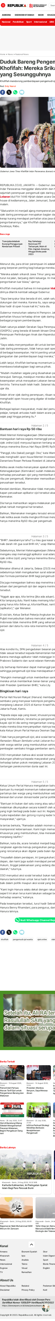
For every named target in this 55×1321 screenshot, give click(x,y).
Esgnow (4, 1268)
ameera (6, 15)
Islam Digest (49, 1255)
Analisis (25, 1260)
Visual (24, 1268)
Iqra (23, 1255)
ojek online (42, 939)
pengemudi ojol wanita (23, 939)
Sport (29, 22)
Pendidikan (18, 22)
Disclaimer (5, 1290)
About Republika (8, 1285)
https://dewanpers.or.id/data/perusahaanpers (23, 1305)
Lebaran (5, 196)
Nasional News (21, 54)
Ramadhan (27, 1272)
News (10, 54)
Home (2, 54)
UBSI (51, 22)
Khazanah (4, 1255)
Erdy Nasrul (10, 86)
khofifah (4, 939)
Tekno (24, 1264)
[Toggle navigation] (3, 5)
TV (1, 1272)
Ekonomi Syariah (24, 15)
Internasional (40, 22)
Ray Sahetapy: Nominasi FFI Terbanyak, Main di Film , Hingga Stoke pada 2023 (39, 247)
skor (40, 15)
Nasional (6, 22)
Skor (45, 1251)
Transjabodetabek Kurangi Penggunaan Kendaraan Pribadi (12, 244)
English (46, 1268)
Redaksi (25, 1285)
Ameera (3, 1251)
